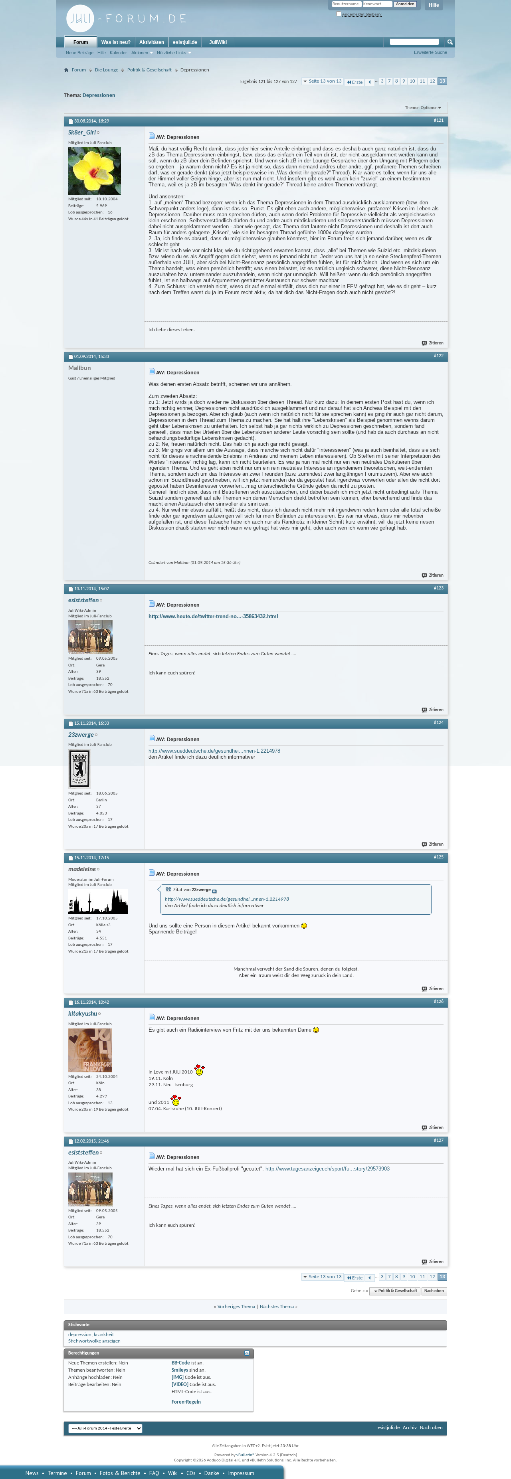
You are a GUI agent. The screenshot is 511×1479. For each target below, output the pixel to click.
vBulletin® (245, 1455)
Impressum (241, 1473)
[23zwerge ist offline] (79, 769)
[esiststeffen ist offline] (90, 637)
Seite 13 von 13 (325, 81)
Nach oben (434, 1291)
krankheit (104, 1334)
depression (79, 1334)
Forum (80, 42)
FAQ (154, 1473)
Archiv (410, 1427)
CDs (191, 1473)
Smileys (180, 1370)
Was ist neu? (116, 42)
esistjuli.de (185, 42)
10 (412, 81)
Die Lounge (106, 70)
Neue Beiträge (79, 52)
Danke (211, 1473)
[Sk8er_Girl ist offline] (94, 171)
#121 (439, 120)
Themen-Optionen (421, 108)
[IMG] (178, 1377)
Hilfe (434, 5)
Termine (57, 1473)
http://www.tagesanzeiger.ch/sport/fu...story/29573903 (327, 1169)
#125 (439, 857)
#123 (439, 588)
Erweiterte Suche (430, 52)
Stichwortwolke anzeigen (94, 1341)
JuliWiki (218, 42)
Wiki (173, 1473)
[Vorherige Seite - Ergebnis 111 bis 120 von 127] (370, 82)
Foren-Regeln (186, 1402)
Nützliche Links (171, 52)
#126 (439, 1001)
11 (422, 81)
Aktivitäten (151, 42)
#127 (439, 1140)
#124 (439, 722)
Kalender (118, 52)
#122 (439, 356)
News (32, 1473)
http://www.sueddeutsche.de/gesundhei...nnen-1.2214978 (214, 751)
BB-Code (181, 1363)
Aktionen (139, 52)
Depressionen (99, 96)
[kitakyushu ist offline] (90, 1050)
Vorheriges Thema (236, 1306)
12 (432, 81)
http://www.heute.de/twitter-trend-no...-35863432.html (213, 616)
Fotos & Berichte (120, 1473)
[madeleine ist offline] (98, 901)
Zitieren (436, 343)
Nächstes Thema (277, 1306)
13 (442, 81)
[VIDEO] (180, 1384)
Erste (357, 82)
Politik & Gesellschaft (149, 70)
